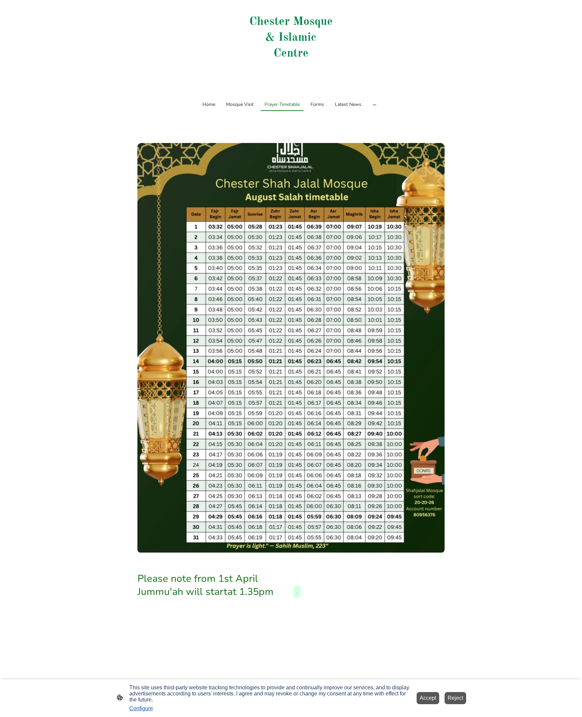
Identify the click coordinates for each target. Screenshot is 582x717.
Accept (428, 698)
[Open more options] (374, 104)
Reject (455, 698)
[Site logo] (290, 84)
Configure (141, 708)
